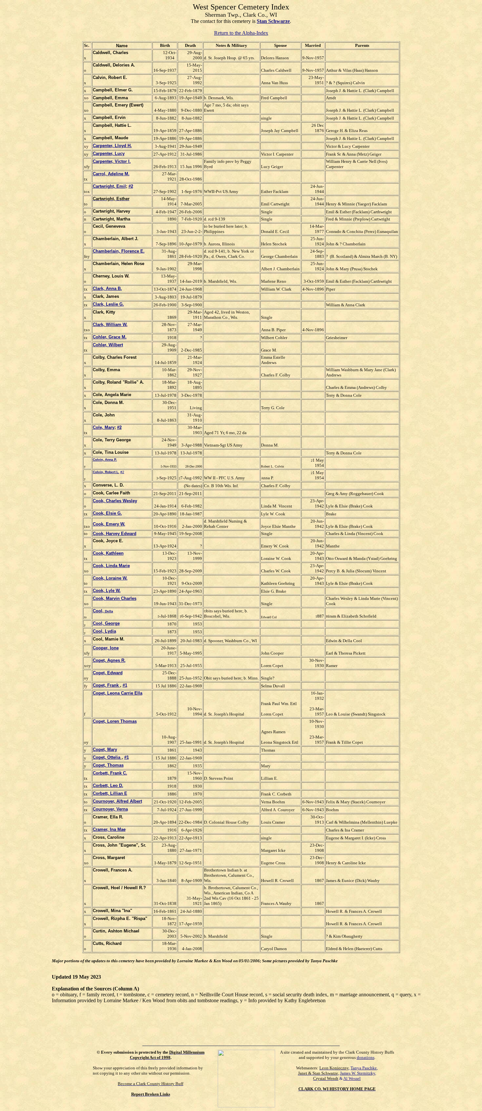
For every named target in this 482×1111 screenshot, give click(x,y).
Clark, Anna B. (107, 288)
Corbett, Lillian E (110, 793)
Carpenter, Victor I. (112, 161)
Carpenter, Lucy (109, 153)
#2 (131, 186)
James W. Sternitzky (357, 1073)
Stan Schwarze (273, 21)
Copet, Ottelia (107, 757)
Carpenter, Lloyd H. (112, 145)
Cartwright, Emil (109, 186)
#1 (125, 685)
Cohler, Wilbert (108, 344)
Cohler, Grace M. (110, 337)
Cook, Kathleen (108, 553)
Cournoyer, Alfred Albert (117, 801)
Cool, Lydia (104, 631)
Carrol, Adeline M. (111, 173)
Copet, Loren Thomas (115, 721)
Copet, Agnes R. (109, 660)
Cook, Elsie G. (107, 513)
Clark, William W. (110, 324)
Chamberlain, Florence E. (119, 251)
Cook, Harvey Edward (114, 533)
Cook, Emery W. (109, 524)
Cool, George (106, 623)
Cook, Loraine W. (110, 578)
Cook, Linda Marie (111, 565)
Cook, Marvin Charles (114, 598)
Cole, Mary (103, 427)
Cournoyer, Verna (110, 809)
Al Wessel (352, 1078)
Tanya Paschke (364, 1067)
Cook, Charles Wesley (115, 500)
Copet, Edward (108, 672)
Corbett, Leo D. (108, 785)
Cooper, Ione (106, 647)
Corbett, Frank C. (110, 773)
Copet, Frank (106, 685)
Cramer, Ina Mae (109, 829)
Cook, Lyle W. (107, 590)
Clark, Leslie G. (108, 304)
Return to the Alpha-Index (241, 33)
